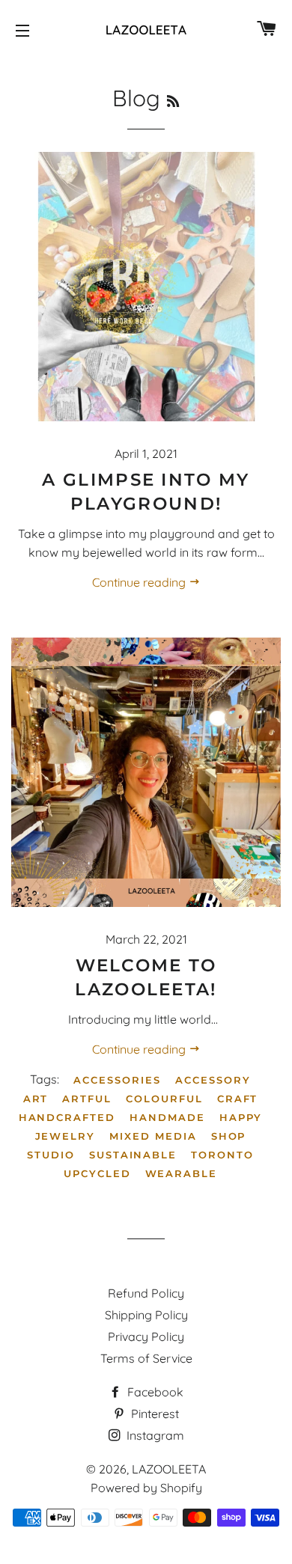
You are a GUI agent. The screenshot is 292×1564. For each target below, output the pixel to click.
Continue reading (140, 582)
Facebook (153, 1391)
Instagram (154, 1435)
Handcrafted (67, 1117)
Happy (241, 1117)
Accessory (213, 1080)
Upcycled (97, 1173)
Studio (51, 1155)
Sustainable (133, 1155)
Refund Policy (146, 1293)
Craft (237, 1099)
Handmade (167, 1117)
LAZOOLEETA (169, 1468)
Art (36, 1099)
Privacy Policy (146, 1336)
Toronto (222, 1155)
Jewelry (65, 1136)
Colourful (164, 1099)
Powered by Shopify (146, 1487)
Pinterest (153, 1413)
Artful (87, 1099)
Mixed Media (152, 1136)
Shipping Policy (146, 1314)
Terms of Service (146, 1358)
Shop (228, 1136)
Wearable (181, 1173)
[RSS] (173, 101)
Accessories (116, 1080)
